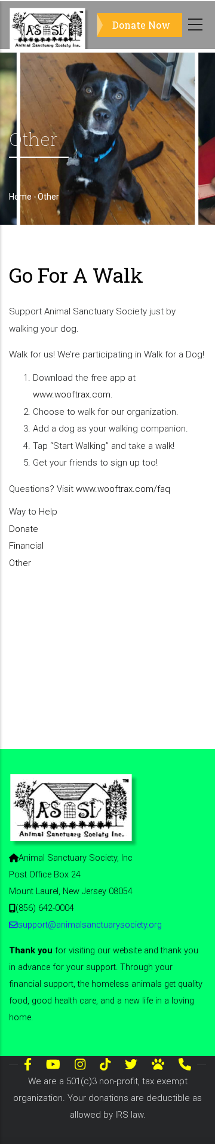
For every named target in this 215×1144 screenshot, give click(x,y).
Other (20, 563)
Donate (23, 529)
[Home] (50, 25)
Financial (26, 545)
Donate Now (141, 25)
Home (20, 196)
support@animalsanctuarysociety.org (90, 925)
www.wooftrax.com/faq (123, 489)
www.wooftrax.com (71, 394)
